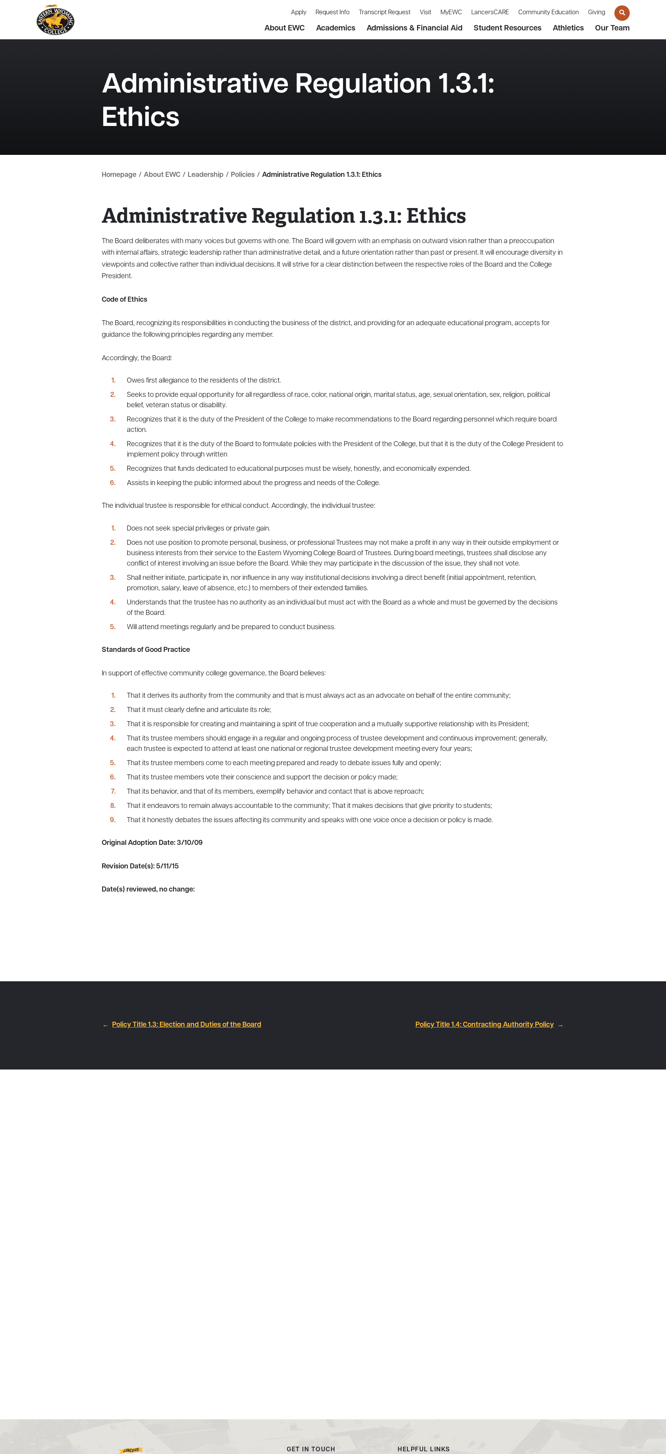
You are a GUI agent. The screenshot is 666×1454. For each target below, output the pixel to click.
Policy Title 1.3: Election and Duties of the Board (186, 1025)
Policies (243, 175)
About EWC (284, 28)
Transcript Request (384, 13)
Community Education (548, 13)
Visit (425, 13)
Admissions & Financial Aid (414, 28)
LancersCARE (490, 13)
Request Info (333, 13)
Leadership (206, 175)
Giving (596, 13)
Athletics (568, 28)
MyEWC (451, 13)
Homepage (119, 175)
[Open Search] (622, 13)
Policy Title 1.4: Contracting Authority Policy (484, 1025)
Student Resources (508, 28)
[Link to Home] (55, 20)
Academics (335, 28)
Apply (298, 13)
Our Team (612, 28)
